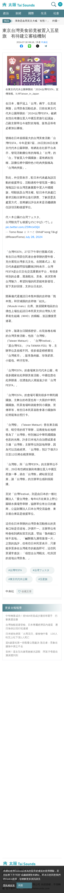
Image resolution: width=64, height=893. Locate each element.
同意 (20, 885)
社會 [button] (56, 13)
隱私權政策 (9, 885)
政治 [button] (6, 13)
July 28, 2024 (34, 237)
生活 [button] (43, 13)
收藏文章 (27, 591)
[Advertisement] (32, 695)
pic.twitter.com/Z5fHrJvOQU (23, 227)
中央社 (44, 42)
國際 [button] (31, 13)
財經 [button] (18, 13)
